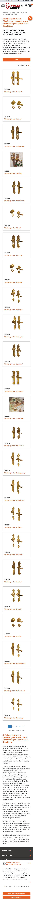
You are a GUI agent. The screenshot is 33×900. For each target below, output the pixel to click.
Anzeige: (21, 65)
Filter (16, 59)
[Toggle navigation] (3, 5)
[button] (26, 6)
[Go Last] (23, 726)
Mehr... (20, 54)
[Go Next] (19, 726)
